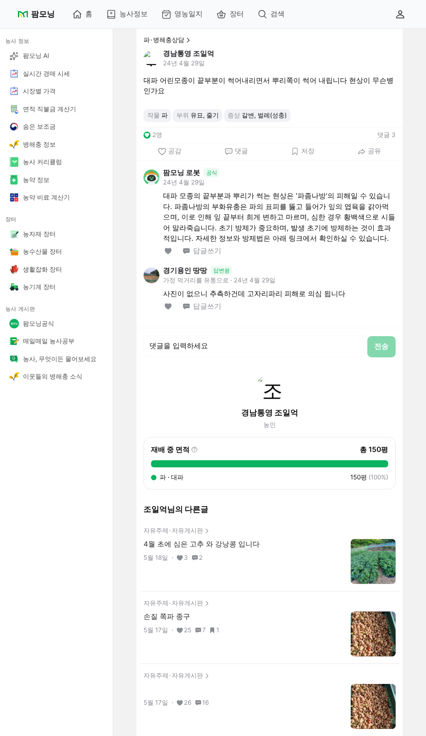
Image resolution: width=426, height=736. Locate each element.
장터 (237, 14)
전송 (381, 346)
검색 (277, 14)
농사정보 (133, 14)
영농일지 (188, 14)
